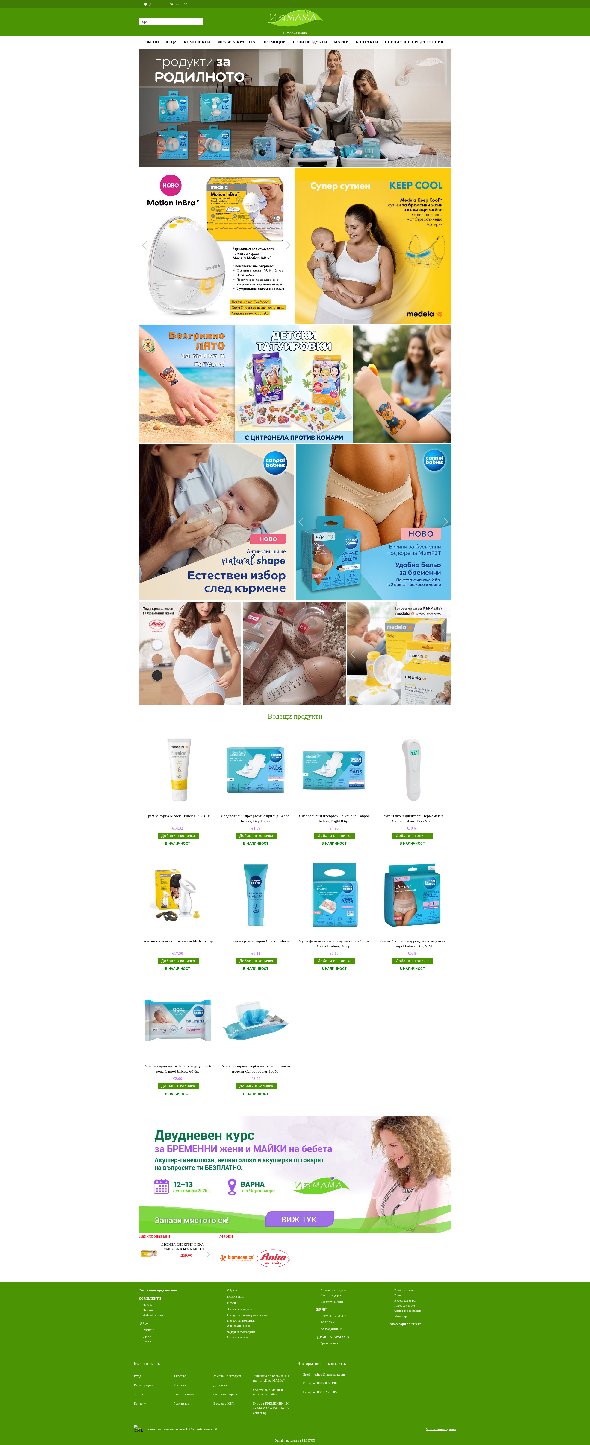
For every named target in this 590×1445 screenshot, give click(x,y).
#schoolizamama (153, 1315)
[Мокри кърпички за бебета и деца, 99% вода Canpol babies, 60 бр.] (177, 1020)
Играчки (232, 1303)
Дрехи (147, 1336)
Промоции (274, 42)
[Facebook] (435, 3)
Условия (180, 1385)
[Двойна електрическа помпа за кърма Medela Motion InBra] (149, 1252)
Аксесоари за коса (238, 1325)
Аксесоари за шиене (405, 1324)
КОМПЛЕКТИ (197, 42)
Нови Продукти (310, 42)
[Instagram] (442, 3)
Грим (397, 1295)
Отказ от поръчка (226, 1394)
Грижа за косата (404, 1290)
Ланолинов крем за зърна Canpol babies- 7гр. (256, 943)
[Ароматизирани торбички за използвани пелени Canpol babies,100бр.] (255, 1020)
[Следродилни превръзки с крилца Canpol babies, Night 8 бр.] (334, 770)
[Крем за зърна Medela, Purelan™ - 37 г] (177, 770)
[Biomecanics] (236, 1259)
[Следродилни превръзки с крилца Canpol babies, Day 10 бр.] (255, 770)
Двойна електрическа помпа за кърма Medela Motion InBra (184, 1247)
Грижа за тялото (404, 1305)
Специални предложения (414, 42)
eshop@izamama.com (329, 1374)
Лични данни (184, 1394)
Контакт (140, 1403)
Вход (137, 1376)
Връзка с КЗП (223, 1403)
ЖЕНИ (153, 42)
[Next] (286, 245)
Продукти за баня (332, 1301)
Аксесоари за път (405, 1300)
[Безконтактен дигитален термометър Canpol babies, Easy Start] (412, 770)
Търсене (180, 1376)
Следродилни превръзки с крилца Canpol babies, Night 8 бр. (334, 818)
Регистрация (143, 1385)
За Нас (139, 1394)
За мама (148, 1310)
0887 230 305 (327, 1392)
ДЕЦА (171, 42)
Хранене (148, 1329)
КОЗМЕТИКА (236, 1296)
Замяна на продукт (227, 1376)
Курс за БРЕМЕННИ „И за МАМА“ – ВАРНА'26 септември (271, 1408)
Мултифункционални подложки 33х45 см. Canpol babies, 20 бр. (334, 943)
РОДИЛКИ (328, 1322)
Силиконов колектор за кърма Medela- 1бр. (178, 941)
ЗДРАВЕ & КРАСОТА (236, 42)
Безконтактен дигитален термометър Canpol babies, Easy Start (412, 818)
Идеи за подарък (331, 1295)
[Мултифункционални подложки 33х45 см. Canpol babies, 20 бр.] (334, 895)
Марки (341, 42)
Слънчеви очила (237, 1337)
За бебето (149, 1305)
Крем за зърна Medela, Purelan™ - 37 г (177, 816)
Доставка (220, 1385)
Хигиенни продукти (239, 1309)
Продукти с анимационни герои (247, 1315)
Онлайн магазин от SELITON (295, 1440)
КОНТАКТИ (367, 42)
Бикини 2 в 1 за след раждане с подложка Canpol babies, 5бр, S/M (412, 943)
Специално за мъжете (408, 1310)
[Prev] (146, 245)
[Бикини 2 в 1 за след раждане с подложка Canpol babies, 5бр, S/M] (412, 895)
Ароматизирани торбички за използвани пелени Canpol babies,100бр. (255, 1068)
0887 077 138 (177, 4)
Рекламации (183, 1403)
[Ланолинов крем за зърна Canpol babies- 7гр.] (255, 895)
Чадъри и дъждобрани (241, 1332)
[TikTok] (448, 3)
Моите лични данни (441, 1429)
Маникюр (400, 1316)
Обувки (232, 1290)
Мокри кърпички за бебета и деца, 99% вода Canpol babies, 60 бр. (178, 1068)
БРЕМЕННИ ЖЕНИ (333, 1316)
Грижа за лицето (331, 1343)
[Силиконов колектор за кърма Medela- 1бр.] (177, 895)
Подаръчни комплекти (241, 1320)
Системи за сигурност (334, 1290)
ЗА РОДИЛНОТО (332, 1329)
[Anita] (273, 1259)
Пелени (148, 1341)
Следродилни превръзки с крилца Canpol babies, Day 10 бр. (256, 818)
